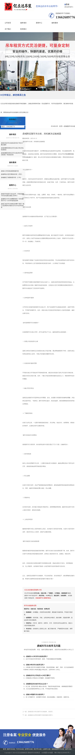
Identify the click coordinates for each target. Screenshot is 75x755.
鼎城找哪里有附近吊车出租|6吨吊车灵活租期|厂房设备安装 (12, 153)
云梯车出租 (46, 749)
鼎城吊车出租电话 (33, 752)
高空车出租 (38, 749)
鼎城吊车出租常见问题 (48, 646)
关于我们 (8, 29)
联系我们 (23, 29)
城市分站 (68, 749)
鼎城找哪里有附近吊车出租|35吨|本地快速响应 (12, 148)
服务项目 (23, 23)
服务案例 (55, 23)
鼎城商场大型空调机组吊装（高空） (12, 174)
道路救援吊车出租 (58, 749)
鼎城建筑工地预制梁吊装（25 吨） (11, 177)
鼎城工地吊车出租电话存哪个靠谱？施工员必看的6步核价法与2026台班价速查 (12, 205)
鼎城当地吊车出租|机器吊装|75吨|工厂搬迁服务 (12, 144)
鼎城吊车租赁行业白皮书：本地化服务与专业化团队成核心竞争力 (12, 194)
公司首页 (8, 23)
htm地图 (50, 752)
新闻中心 (39, 23)
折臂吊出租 (29, 749)
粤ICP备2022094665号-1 (62, 752)
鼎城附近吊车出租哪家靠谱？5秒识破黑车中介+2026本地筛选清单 (12, 199)
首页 (60, 126)
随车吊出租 (11, 749)
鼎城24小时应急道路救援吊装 (10, 171)
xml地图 (44, 752)
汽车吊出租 (20, 749)
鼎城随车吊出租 (69, 126)
